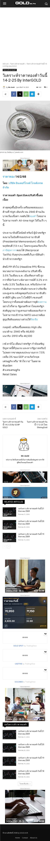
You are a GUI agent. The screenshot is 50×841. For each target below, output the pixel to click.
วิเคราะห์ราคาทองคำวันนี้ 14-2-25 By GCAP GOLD (13, 425)
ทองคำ (33, 216)
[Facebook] (13, 94)
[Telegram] (32, 94)
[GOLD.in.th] (25, 3)
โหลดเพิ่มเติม (24, 784)
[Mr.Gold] (4, 87)
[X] (20, 94)
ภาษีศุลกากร (10, 250)
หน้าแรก (6, 64)
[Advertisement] (25, 33)
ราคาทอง (9, 176)
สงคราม (42, 301)
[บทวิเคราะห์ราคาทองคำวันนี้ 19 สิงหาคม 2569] (9, 537)
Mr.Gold (11, 87)
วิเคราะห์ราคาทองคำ (17, 64)
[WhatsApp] (26, 94)
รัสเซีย (34, 319)
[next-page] (8, 546)
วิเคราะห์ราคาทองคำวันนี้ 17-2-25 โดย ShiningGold (37, 425)
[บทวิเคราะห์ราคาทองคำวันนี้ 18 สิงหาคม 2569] (9, 774)
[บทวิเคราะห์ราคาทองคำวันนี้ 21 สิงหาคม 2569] (9, 512)
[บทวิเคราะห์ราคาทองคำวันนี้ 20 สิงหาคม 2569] (9, 524)
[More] (38, 94)
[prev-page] (4, 546)
